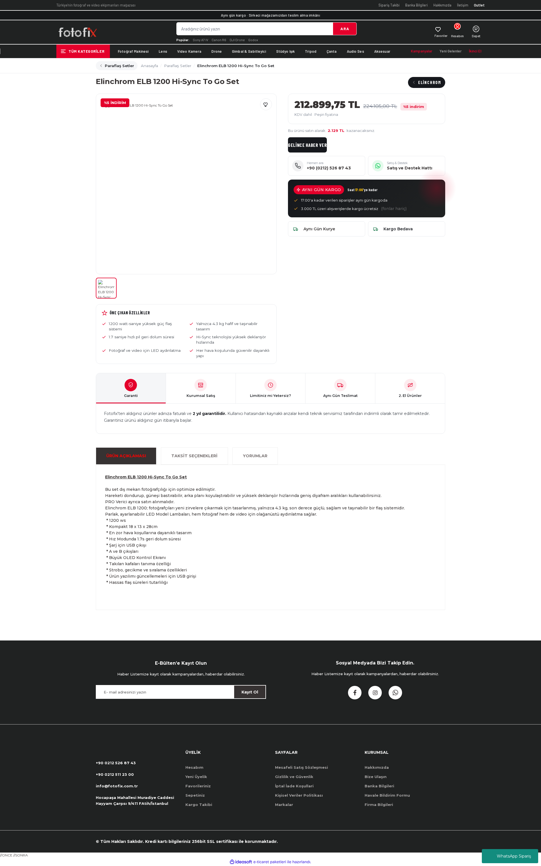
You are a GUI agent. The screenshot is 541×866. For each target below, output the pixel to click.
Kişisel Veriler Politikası (299, 795)
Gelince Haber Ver (307, 145)
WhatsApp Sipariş (514, 856)
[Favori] (266, 104)
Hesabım (194, 767)
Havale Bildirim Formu (387, 795)
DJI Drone (237, 40)
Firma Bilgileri (379, 804)
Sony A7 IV (200, 40)
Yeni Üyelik (196, 776)
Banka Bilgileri (416, 5)
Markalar (284, 804)
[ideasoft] (241, 862)
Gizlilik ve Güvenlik (294, 776)
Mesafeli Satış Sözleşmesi (301, 767)
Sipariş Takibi (389, 5)
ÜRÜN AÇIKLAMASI (126, 455)
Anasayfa (149, 65)
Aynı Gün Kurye (319, 228)
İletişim (462, 5)
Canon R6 (219, 40)
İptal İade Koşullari (294, 786)
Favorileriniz (198, 786)
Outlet (479, 5)
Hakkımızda (442, 5)
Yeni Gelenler (451, 51)
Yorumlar (255, 455)
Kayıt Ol (249, 692)
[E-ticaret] (269, 861)
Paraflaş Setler (119, 65)
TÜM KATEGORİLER (86, 51)
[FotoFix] (77, 32)
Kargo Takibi (198, 804)
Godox (253, 40)
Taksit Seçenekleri (194, 455)
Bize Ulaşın (376, 776)
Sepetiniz (195, 795)
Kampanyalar (421, 51)
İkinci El (475, 51)
